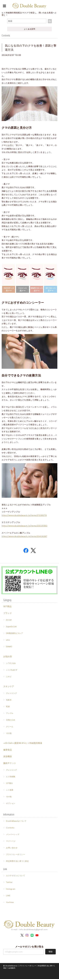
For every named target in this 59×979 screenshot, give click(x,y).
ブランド (7, 613)
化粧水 (8, 700)
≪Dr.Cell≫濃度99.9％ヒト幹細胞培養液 (22, 743)
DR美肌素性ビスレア (14, 633)
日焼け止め (10, 720)
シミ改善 (9, 790)
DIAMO (9, 646)
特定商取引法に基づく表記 (17, 861)
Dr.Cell (9, 620)
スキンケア (8, 686)
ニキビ (8, 676)
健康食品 (7, 749)
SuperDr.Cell (11, 626)
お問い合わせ (11, 848)
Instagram (10, 889)
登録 (50, 951)
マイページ (10, 841)
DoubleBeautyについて (16, 821)
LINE (8, 895)
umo (8, 640)
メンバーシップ (12, 834)
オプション (10, 803)
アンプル (9, 713)
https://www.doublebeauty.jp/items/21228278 (24, 515)
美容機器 (7, 756)
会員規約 (11, 968)
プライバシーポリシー (15, 854)
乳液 (8, 706)
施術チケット (9, 763)
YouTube (10, 902)
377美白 (9, 783)
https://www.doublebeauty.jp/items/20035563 (24, 525)
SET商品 (7, 606)
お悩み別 (7, 656)
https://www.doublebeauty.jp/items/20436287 (24, 536)
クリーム (9, 726)
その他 (8, 733)
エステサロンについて (15, 875)
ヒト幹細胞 (10, 776)
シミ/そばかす (12, 670)
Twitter (9, 882)
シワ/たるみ (11, 663)
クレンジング (11, 693)
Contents (10, 828)
